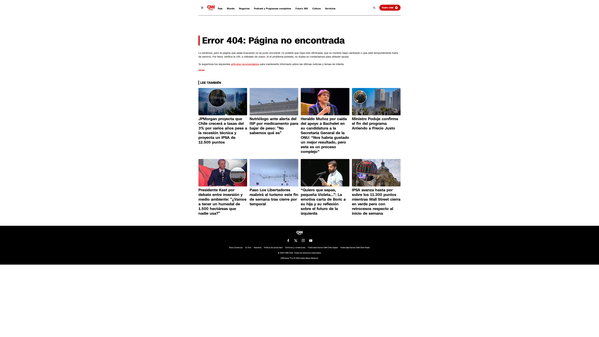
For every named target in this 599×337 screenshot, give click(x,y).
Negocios (244, 8)
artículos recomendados (245, 64)
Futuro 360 (301, 8)
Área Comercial (236, 247)
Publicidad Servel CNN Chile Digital (323, 247)
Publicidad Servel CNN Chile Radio (355, 247)
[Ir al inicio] (211, 7)
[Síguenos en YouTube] (310, 240)
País (220, 8)
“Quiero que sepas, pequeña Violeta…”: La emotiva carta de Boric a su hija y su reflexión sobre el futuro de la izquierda (323, 201)
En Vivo (248, 247)
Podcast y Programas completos (272, 8)
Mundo (231, 8)
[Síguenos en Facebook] (288, 240)
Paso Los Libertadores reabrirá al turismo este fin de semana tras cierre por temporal (274, 197)
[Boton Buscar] (374, 7)
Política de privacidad (273, 247)
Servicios (330, 8)
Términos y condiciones (295, 247)
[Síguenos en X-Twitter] (295, 240)
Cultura (316, 8)
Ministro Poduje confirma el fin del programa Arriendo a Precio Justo (375, 123)
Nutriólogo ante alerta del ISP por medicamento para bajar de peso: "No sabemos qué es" (274, 126)
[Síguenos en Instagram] (303, 240)
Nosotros (257, 247)
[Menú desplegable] (202, 7)
